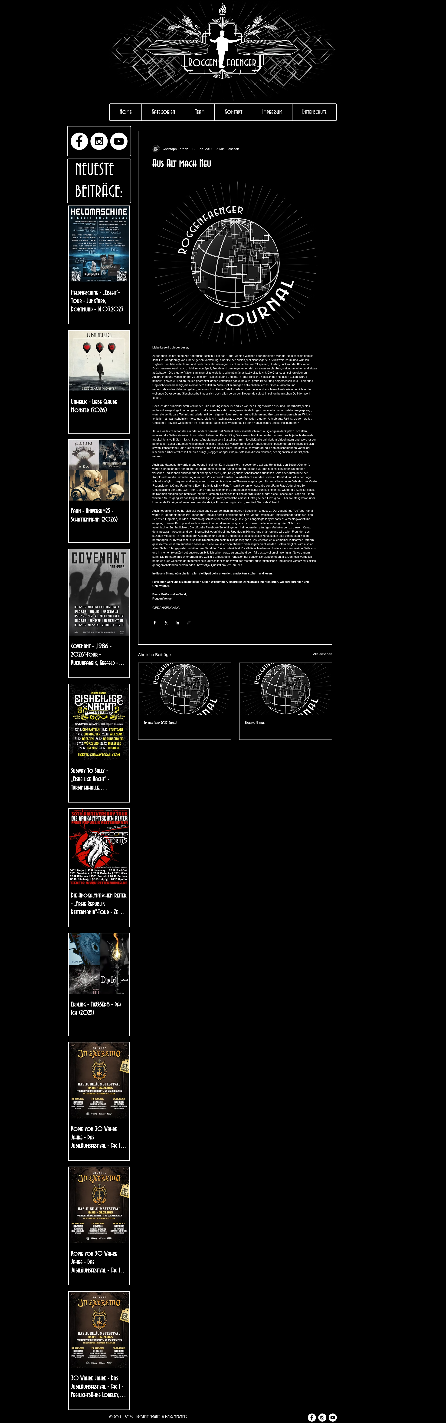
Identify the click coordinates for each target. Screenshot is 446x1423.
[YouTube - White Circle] (119, 141)
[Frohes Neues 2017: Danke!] (184, 689)
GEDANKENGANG (166, 608)
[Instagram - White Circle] (99, 141)
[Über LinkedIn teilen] (177, 622)
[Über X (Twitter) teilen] (166, 622)
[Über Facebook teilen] (154, 622)
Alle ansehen (322, 654)
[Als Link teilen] (189, 622)
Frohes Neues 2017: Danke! (160, 723)
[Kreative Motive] (285, 689)
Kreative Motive (254, 723)
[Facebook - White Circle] (79, 141)
